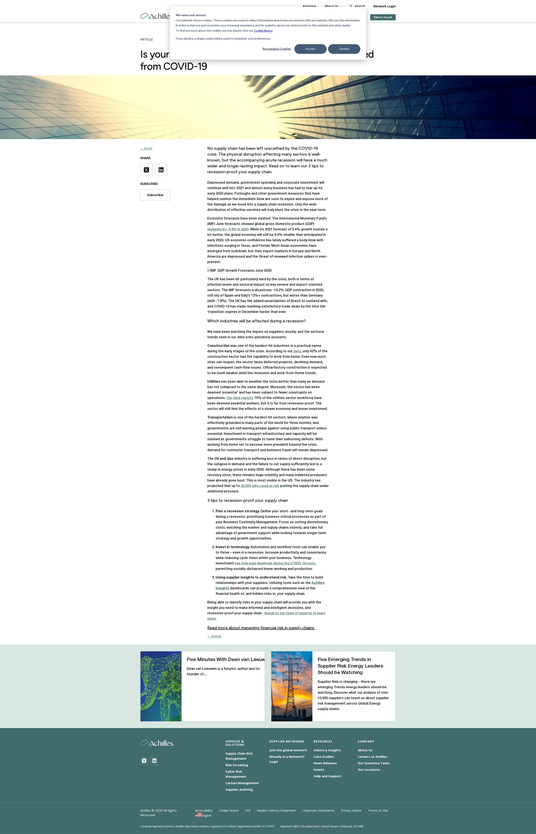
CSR (248, 810)
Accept (310, 48)
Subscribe (155, 195)
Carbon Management (242, 783)
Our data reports (240, 398)
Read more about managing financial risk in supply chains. (261, 627)
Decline (344, 48)
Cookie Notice (263, 30)
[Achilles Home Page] (156, 16)
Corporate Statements (318, 810)
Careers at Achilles (372, 756)
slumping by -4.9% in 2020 (228, 229)
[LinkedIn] (154, 761)
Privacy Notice (351, 810)
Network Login (384, 6)
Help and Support (327, 776)
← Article (146, 148)
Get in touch (383, 17)
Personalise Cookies (277, 48)
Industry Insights (327, 750)
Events (319, 769)
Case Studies (324, 756)
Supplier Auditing (239, 789)
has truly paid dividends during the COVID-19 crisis (275, 563)
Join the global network (288, 750)
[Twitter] (144, 761)
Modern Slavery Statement (276, 810)
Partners (309, 6)
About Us (331, 6)
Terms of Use (378, 810)
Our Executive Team (373, 763)
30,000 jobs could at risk (260, 486)
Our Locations (369, 769)
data (297, 351)
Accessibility (204, 810)
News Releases (325, 763)
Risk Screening (236, 765)
